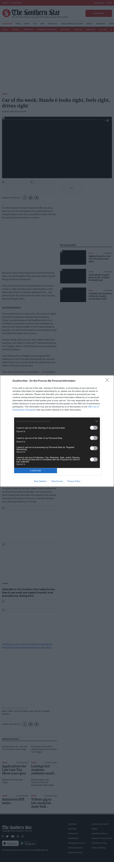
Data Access (57, 481)
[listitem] (57, 421)
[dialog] (57, 431)
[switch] (94, 428)
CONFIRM (35, 471)
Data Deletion (40, 481)
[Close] (108, 381)
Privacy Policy (73, 481)
